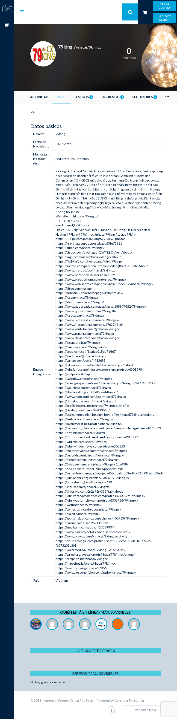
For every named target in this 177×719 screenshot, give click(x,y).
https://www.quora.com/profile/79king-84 (86, 311)
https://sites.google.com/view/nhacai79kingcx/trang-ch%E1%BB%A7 (106, 383)
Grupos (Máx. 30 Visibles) (96, 673)
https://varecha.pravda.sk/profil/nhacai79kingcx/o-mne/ (95, 554)
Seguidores (144, 97)
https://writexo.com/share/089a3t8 (81, 442)
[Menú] (22, 11)
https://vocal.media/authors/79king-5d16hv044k (90, 550)
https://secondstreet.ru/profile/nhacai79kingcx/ (90, 455)
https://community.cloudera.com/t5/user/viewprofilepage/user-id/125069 (108, 428)
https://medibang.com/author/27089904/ (85, 527)
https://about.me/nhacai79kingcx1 (80, 302)
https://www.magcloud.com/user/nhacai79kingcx (91, 396)
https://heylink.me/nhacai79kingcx (80, 433)
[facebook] (111, 710)
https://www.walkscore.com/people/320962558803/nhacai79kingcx (104, 284)
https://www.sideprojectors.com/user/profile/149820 (94, 532)
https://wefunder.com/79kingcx (78, 505)
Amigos (83, 97)
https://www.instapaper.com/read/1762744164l (90, 324)
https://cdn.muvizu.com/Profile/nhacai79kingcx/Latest (94, 365)
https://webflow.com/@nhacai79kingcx (84, 379)
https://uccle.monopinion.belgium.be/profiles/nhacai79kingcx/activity (105, 414)
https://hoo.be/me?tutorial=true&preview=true (90, 469)
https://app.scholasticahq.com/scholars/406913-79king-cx (97, 518)
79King (61, 171)
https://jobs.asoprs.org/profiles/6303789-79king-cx (93, 478)
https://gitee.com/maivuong (75, 288)
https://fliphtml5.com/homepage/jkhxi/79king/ (89, 261)
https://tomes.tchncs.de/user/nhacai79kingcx (88, 509)
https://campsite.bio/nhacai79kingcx (82, 559)
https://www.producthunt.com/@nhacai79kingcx (91, 279)
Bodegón (82, 159)
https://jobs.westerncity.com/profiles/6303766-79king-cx (97, 500)
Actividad (39, 97)
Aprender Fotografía (129, 700)
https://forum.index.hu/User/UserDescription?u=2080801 (97, 437)
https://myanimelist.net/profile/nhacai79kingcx (89, 424)
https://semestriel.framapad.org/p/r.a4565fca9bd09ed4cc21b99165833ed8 (110, 473)
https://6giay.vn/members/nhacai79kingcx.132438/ (92, 464)
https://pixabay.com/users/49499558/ (83, 410)
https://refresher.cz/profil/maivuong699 (84, 482)
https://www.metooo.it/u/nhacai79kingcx (85, 270)
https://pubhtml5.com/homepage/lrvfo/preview (89, 293)
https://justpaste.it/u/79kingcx (78, 342)
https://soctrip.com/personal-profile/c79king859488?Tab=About (102, 266)
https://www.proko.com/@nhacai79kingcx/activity (91, 536)
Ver (33, 112)
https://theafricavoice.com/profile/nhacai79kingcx (91, 451)
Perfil (62, 97)
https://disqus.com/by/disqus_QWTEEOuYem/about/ (94, 252)
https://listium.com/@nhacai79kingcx (82, 487)
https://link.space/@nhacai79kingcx (81, 356)
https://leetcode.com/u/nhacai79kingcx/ (84, 419)
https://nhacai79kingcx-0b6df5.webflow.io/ (87, 392)
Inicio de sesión (164, 17)
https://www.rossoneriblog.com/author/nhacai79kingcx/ (96, 572)
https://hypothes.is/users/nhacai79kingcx (85, 563)
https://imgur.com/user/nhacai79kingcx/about (88, 257)
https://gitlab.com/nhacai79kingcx (80, 248)
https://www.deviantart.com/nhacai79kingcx (88, 338)
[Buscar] (130, 11)
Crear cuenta (164, 6)
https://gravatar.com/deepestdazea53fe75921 (89, 243)
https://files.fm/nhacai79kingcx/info (81, 347)
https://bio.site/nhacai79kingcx (78, 514)
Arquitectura (65, 159)
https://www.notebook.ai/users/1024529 (85, 275)
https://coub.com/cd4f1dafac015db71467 (86, 351)
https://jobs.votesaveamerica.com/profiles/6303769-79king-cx (100, 496)
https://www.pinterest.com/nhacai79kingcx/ (87, 320)
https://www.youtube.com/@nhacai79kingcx (88, 329)
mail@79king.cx (78, 225)
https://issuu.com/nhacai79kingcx (80, 315)
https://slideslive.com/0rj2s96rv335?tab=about (89, 491)
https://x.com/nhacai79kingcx (77, 297)
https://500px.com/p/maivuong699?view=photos (91, 239)
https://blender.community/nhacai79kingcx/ (87, 460)
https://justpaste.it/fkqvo (74, 374)
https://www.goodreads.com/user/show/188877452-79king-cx (101, 306)
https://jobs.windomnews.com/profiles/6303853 (90, 446)
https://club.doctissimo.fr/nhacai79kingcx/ (86, 401)
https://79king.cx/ (86, 216)
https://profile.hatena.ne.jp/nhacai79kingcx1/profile (92, 405)
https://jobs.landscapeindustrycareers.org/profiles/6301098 (99, 369)
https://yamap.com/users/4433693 (81, 360)
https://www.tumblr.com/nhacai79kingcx (85, 333)
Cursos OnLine (7, 25)
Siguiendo (112, 97)
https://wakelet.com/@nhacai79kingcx (83, 388)
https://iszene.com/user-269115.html (82, 523)
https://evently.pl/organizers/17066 (81, 568)
